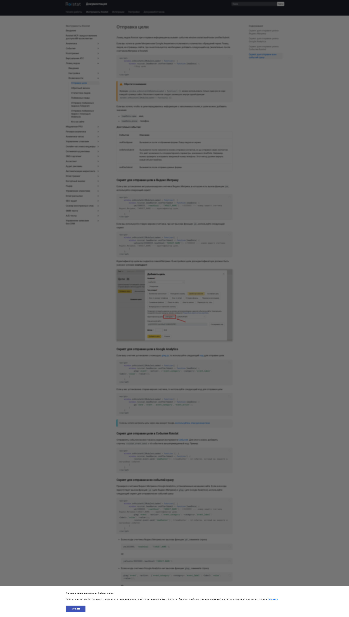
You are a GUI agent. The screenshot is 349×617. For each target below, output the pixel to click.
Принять (76, 608)
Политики (273, 599)
